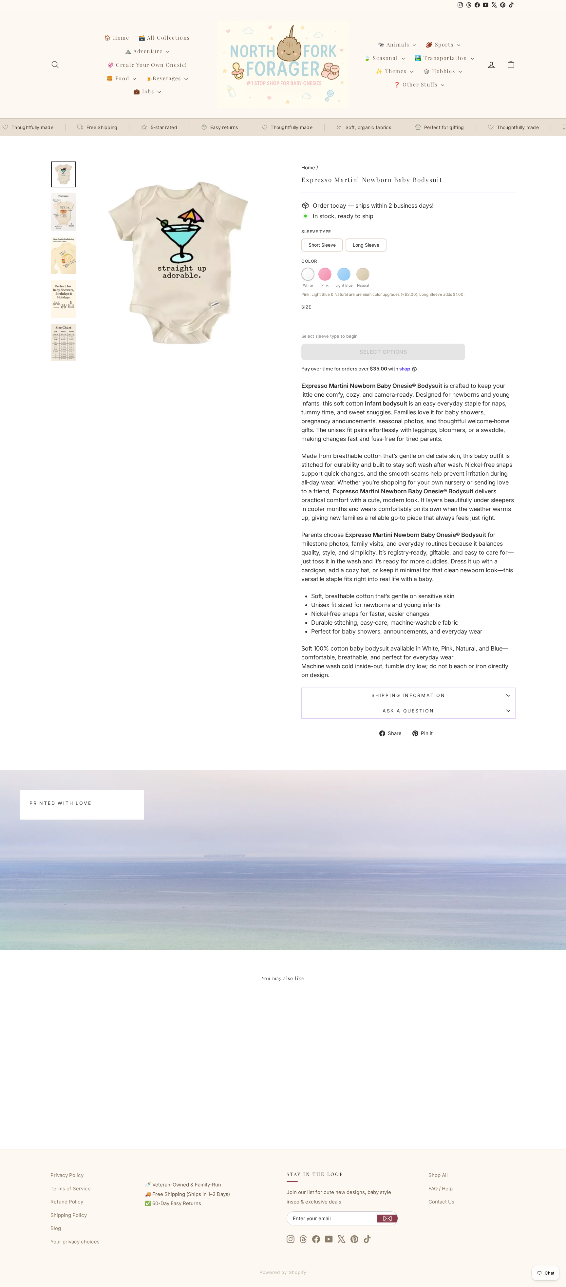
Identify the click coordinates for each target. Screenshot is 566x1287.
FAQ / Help (440, 1188)
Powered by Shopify (283, 1272)
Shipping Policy (68, 1215)
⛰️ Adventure (144, 50)
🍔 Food (118, 78)
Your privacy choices (75, 1242)
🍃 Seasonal (382, 57)
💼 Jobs (144, 91)
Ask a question (408, 710)
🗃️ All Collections (164, 37)
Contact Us (441, 1202)
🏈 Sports (440, 44)
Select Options (383, 352)
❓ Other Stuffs (416, 84)
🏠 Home (116, 37)
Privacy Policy (67, 1175)
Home (308, 167)
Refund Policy (66, 1202)
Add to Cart (106, 1102)
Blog (55, 1228)
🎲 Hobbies (440, 70)
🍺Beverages (164, 78)
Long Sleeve (366, 245)
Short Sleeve (322, 245)
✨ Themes (392, 70)
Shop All (438, 1175)
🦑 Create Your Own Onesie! (147, 64)
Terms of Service (70, 1188)
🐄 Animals (394, 44)
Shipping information (408, 695)
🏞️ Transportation (442, 57)
